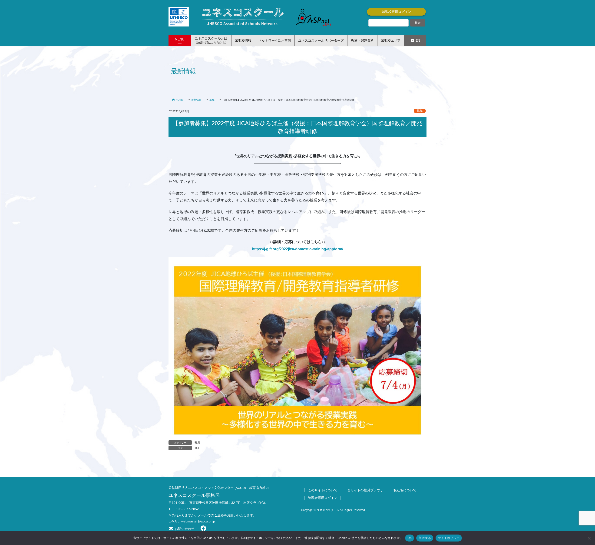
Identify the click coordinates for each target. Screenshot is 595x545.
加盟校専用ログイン (396, 11)
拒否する (425, 538)
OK (409, 538)
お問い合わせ (184, 529)
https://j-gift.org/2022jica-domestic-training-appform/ (297, 249)
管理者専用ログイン (322, 498)
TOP (197, 448)
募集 (420, 111)
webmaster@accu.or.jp (198, 521)
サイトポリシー (448, 538)
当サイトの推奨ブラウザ (365, 490)
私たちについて (404, 490)
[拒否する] (589, 538)
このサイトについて (322, 490)
